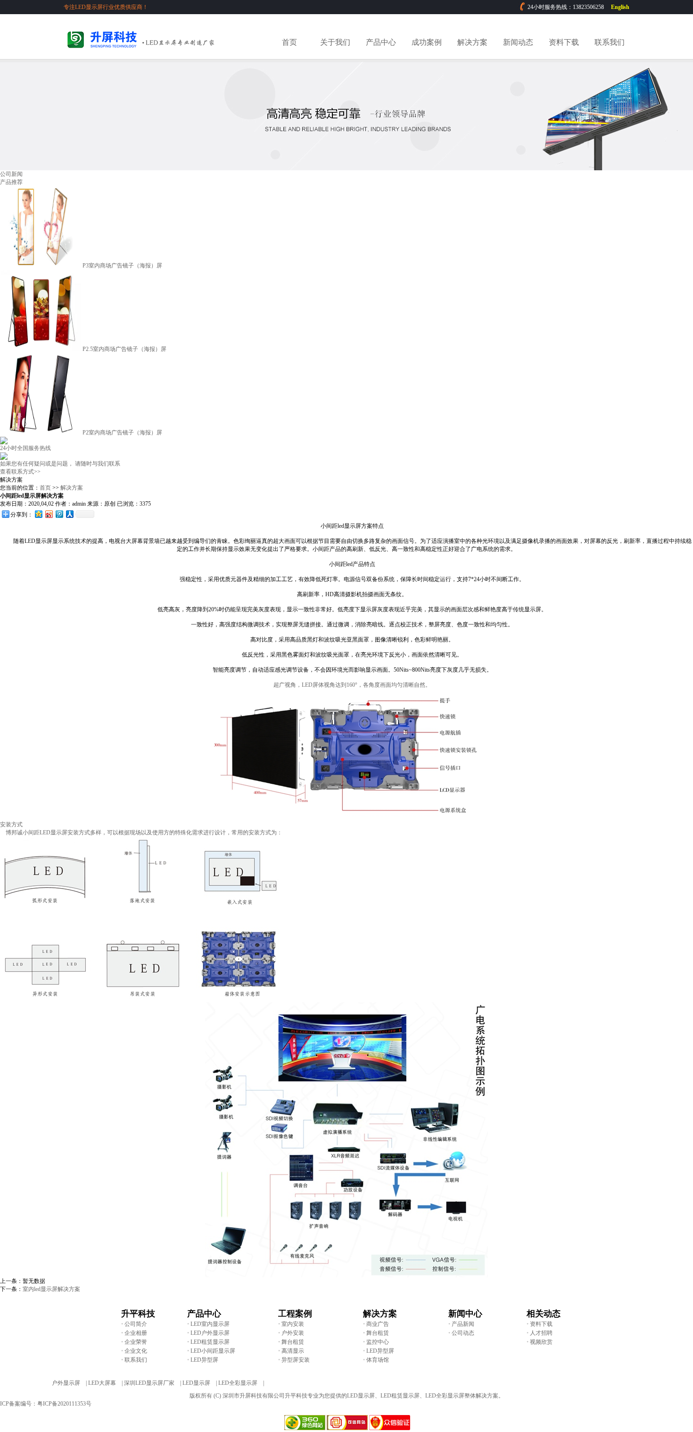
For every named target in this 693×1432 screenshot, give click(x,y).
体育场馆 (377, 1360)
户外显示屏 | (69, 1383)
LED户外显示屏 (210, 1333)
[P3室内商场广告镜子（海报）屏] (40, 265)
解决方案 (472, 42)
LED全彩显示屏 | (241, 1383)
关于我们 (335, 42)
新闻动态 (518, 42)
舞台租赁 (377, 1333)
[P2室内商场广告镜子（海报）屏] (40, 432)
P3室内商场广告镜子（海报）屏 (122, 265)
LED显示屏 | (199, 1383)
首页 (289, 42)
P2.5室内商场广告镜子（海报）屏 (124, 349)
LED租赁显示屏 (210, 1342)
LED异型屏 (380, 1351)
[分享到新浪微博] (48, 514)
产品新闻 (463, 1324)
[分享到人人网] (69, 514)
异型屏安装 (295, 1360)
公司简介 (135, 1324)
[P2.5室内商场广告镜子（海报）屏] (40, 349)
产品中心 (381, 42)
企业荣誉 (135, 1342)
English (620, 7)
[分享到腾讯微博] (59, 514)
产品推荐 (11, 182)
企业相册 (135, 1333)
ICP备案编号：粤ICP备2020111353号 (45, 1403)
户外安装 (292, 1333)
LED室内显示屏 (210, 1324)
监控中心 (377, 1342)
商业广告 (377, 1324)
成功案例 (427, 42)
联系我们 (609, 42)
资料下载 (564, 42)
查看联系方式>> (20, 471)
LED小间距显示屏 (212, 1351)
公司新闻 (11, 174)
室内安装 (292, 1324)
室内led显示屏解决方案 (51, 1289)
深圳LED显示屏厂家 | (152, 1383)
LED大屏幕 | (105, 1383)
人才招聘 (541, 1333)
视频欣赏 (541, 1342)
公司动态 (463, 1333)
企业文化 (135, 1351)
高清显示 (292, 1351)
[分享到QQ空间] (38, 514)
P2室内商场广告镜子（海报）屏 (122, 432)
